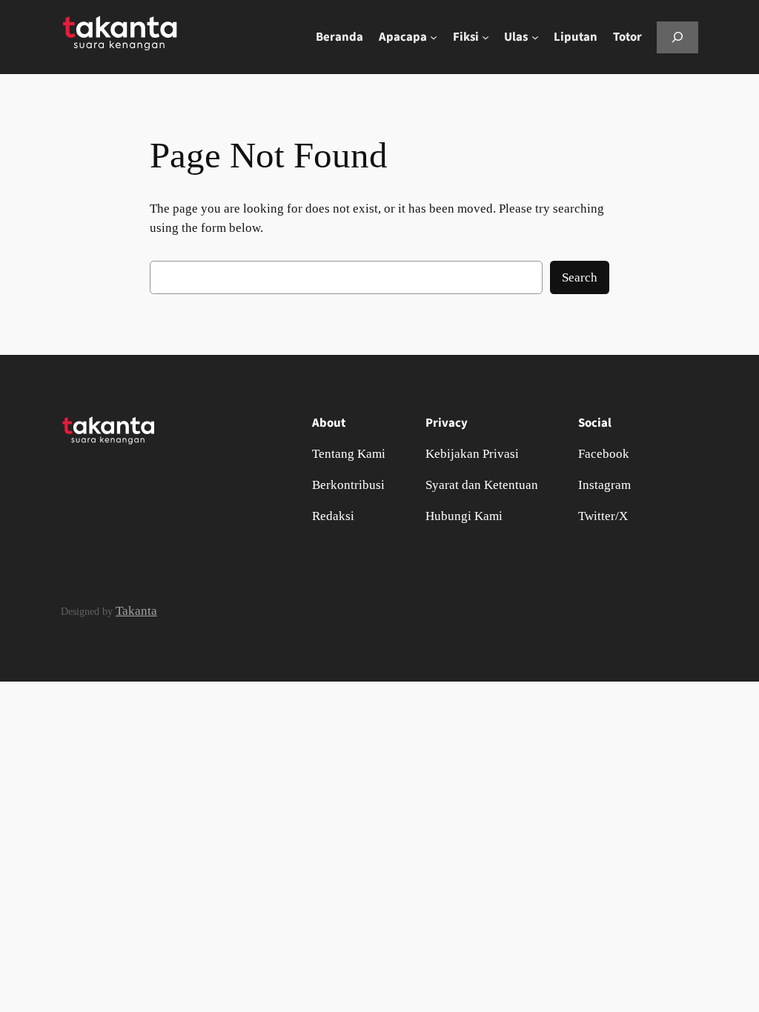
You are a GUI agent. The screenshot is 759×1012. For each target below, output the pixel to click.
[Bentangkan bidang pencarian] (677, 37)
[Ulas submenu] (535, 37)
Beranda (339, 37)
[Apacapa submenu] (433, 37)
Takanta (136, 611)
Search (579, 277)
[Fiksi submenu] (485, 37)
